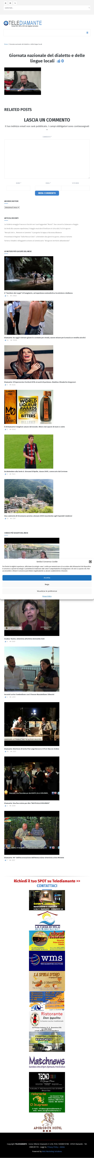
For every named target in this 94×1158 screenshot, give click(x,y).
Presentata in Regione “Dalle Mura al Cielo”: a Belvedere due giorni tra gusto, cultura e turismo (38, 237)
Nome (18, 183)
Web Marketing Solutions (52, 1151)
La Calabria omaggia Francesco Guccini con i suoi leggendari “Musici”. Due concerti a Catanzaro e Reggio (41, 224)
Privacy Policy (47, 596)
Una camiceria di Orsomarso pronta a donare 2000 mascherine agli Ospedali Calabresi (38, 516)
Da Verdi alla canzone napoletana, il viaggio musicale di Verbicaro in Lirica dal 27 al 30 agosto (37, 228)
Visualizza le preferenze (47, 591)
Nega (47, 584)
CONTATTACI (47, 886)
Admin (62, 1147)
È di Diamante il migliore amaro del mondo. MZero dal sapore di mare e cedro (34, 427)
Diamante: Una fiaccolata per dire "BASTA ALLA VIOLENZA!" (27, 803)
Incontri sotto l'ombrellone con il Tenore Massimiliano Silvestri (29, 694)
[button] (90, 561)
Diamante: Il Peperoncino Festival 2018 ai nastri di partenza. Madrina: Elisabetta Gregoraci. (40, 382)
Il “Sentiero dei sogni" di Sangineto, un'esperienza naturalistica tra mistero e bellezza (38, 293)
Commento (47, 137)
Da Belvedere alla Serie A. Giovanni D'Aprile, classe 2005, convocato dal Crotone (35, 471)
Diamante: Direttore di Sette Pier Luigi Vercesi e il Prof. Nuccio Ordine (31, 749)
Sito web (75, 183)
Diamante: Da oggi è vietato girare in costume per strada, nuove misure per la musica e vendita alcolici (45, 338)
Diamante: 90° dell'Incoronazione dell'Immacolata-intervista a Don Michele (34, 858)
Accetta (47, 578)
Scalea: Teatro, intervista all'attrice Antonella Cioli (24, 639)
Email (48, 183)
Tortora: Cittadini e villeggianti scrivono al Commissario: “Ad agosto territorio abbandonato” (37, 241)
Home (6, 44)
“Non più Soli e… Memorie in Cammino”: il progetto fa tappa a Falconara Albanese (33, 232)
